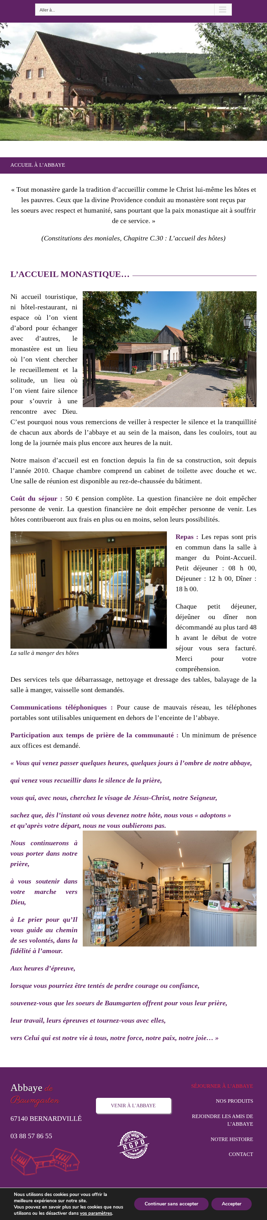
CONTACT (241, 1154)
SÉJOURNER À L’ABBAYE (222, 1086)
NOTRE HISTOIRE (232, 1139)
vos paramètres (96, 1213)
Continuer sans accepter (171, 1204)
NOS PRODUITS (234, 1101)
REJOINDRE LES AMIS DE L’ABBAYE (222, 1120)
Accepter (231, 1204)
